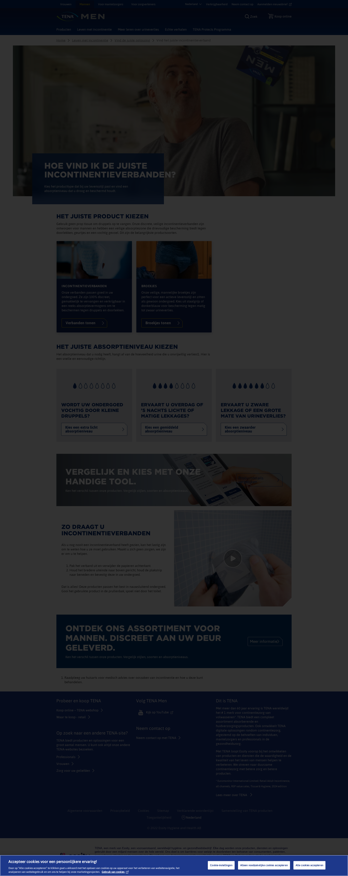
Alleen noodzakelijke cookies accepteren (264, 865)
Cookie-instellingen (221, 865)
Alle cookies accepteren (309, 865)
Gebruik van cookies (113, 871)
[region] (174, 865)
